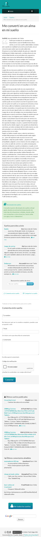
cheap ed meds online (11, 474)
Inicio (11, 11)
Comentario (6, 340)
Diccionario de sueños (13, 205)
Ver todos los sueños (22, 506)
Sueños (11, 17)
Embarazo (7, 263)
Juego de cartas (9, 246)
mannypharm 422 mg (11, 461)
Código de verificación (9, 361)
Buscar (30, 284)
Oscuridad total (10, 400)
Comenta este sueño (12, 293)
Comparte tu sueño (30, 293)
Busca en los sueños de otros (20, 280)
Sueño (6, 229)
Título (4, 328)
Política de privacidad (31, 535)
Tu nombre (6, 315)
